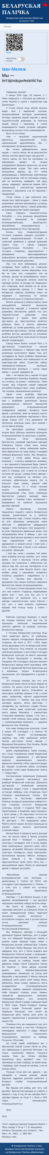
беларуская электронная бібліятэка (24, 18)
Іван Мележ (14, 69)
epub (8, 52)
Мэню (7, 26)
